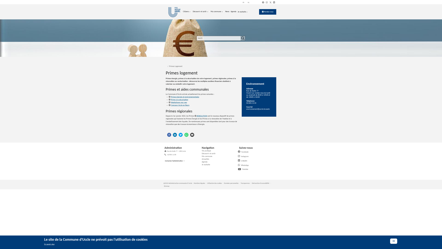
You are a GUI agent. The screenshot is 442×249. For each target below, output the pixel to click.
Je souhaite (242, 12)
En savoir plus (49, 244)
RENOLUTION (201, 116)
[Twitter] (181, 135)
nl (248, 2)
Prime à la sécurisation (179, 100)
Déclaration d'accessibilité (260, 183)
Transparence (245, 183)
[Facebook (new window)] (263, 2)
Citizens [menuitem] (186, 12)
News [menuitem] (227, 12)
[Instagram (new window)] (267, 2)
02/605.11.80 (171, 155)
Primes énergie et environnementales (185, 97)
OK (394, 241)
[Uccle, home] (174, 11)
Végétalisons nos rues (179, 103)
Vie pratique (207, 151)
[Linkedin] (175, 135)
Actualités (206, 159)
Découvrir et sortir (210, 154)
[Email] (192, 135)
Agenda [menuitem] (233, 12)
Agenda (205, 162)
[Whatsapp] (186, 135)
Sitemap (166, 186)
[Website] (169, 97)
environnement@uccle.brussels (258, 109)
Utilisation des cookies (214, 183)
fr (243, 2)
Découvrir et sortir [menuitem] (200, 12)
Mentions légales (199, 183)
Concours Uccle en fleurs (180, 105)
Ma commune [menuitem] (216, 12)
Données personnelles (231, 183)
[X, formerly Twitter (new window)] (270, 2)
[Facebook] (169, 135)
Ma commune (208, 156)
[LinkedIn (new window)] (274, 2)
